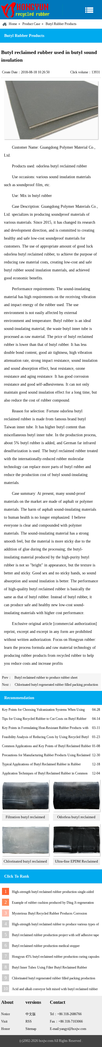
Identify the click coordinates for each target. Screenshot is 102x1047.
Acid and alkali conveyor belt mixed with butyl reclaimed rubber (55, 989)
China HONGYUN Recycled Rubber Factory (25, 9)
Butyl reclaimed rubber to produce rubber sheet (45, 678)
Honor (5, 1029)
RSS (29, 1021)
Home (13, 24)
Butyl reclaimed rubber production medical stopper (46, 946)
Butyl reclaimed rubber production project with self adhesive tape (55, 935)
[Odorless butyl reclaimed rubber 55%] (76, 811)
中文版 (31, 1014)
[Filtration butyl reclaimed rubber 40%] (25, 811)
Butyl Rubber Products (61, 24)
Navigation (82, 9)
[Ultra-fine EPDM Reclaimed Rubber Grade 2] (76, 855)
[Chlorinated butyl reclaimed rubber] (25, 855)
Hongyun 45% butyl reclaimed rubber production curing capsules (55, 957)
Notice (5, 1014)
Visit (4, 1021)
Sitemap (31, 1029)
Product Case (31, 24)
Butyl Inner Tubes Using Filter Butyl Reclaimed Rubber (49, 967)
